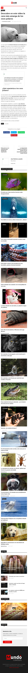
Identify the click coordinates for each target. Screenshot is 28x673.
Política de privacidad (14, 667)
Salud (4, 565)
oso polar (6, 123)
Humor (4, 336)
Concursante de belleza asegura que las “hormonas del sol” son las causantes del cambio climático (14, 612)
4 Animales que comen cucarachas (16, 576)
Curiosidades (5, 174)
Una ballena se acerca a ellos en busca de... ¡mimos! (14, 219)
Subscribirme (7, 642)
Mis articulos (13, 160)
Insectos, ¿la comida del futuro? (9, 428)
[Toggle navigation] (2, 8)
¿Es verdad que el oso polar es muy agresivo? (13, 77)
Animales (3, 10)
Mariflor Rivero (4, 472)
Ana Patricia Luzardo (6, 21)
